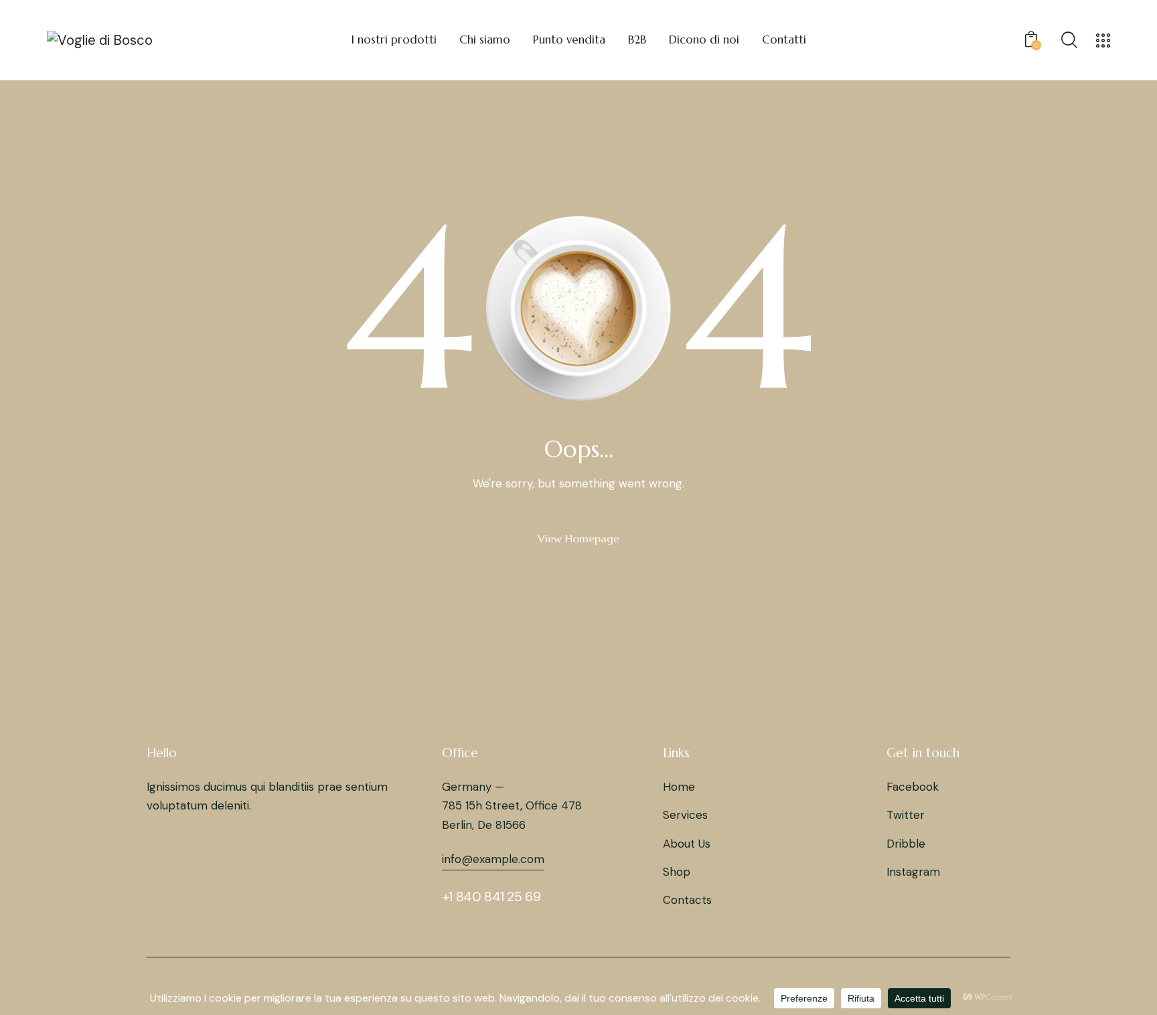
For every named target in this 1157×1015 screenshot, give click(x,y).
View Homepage (578, 538)
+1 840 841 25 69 (491, 896)
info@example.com (493, 859)
